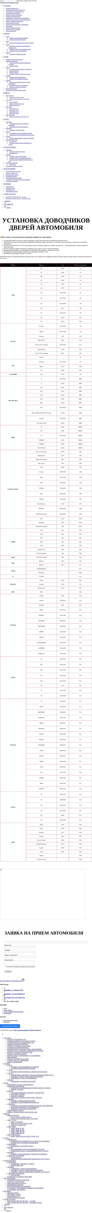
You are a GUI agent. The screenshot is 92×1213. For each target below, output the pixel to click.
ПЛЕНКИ (7, 1064)
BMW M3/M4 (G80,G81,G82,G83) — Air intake (21, 1201)
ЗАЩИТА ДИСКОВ (17, 1089)
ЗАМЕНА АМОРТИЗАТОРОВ (16, 1054)
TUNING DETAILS (10, 1199)
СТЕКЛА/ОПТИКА (10, 1160)
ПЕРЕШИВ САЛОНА (14, 1194)
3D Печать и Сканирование (15, 1181)
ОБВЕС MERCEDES (13, 1135)
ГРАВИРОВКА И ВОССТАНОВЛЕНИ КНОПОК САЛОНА (29, 1151)
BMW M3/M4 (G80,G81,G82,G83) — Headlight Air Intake (24, 1202)
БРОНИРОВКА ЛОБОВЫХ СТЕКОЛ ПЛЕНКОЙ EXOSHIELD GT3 (32, 1075)
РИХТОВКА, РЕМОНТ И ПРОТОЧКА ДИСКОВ (26, 1097)
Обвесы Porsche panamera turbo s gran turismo (24, 1118)
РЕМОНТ (10, 1091)
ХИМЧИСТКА (12, 1139)
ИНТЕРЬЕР (7, 1191)
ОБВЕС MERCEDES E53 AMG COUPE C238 (25, 1136)
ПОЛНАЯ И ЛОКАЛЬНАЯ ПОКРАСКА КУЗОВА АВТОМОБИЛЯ (32, 1106)
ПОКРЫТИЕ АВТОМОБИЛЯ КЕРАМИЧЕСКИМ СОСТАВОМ (30, 1088)
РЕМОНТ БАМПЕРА (17, 1096)
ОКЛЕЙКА (10, 1099)
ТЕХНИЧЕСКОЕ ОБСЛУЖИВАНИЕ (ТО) (20, 1043)
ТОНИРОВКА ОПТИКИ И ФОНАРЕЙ (23, 1081)
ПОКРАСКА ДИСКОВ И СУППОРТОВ (23, 1109)
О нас (5, 1008)
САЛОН (9, 1070)
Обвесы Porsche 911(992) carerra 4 (21, 1117)
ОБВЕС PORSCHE (13, 1115)
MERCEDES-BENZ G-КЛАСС (16, 1183)
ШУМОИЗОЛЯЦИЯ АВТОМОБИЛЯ (18, 1186)
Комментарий (9, 960)
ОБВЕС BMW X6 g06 (17, 1130)
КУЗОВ (9, 1065)
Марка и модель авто (11, 955)
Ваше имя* (8, 945)
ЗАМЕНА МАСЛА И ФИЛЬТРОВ (17, 1060)
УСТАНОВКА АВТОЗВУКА (16, 1189)
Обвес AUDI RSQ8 (17, 1122)
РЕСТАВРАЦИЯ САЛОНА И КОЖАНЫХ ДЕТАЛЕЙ (27, 1149)
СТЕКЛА (10, 1073)
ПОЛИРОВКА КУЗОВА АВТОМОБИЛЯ (20, 1085)
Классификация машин (11, 1020)
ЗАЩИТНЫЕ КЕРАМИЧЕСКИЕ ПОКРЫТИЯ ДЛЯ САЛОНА (30, 1159)
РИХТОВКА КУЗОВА (18, 1094)
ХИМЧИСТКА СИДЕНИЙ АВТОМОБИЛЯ (24, 1143)
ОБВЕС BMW (11, 1126)
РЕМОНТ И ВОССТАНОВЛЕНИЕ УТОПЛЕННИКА (24, 1055)
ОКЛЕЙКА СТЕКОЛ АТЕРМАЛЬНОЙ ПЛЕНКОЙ (27, 1076)
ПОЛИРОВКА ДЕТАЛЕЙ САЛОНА (22, 1146)
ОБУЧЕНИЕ (7, 1013)
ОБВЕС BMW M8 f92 (17, 1133)
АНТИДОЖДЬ (15, 1175)
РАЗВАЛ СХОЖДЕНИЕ (14, 1062)
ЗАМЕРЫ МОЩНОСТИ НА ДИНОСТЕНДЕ (21, 1041)
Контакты (7, 1022)
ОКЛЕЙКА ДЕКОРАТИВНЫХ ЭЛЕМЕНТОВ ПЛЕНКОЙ (29, 1072)
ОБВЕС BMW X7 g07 (17, 1128)
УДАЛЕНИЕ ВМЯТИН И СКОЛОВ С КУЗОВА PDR (27, 1093)
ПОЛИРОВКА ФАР (17, 1165)
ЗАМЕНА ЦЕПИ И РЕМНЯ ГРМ (17, 1044)
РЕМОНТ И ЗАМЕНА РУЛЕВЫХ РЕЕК (19, 1052)
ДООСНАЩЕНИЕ (9, 1178)
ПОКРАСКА (11, 1104)
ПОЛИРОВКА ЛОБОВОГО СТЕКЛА (22, 1164)
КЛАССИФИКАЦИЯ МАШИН (13, 1011)
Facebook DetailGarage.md (10, 1026)
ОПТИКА (10, 1080)
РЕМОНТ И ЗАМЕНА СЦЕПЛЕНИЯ (19, 1046)
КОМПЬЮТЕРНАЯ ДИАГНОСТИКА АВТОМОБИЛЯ (24, 1049)
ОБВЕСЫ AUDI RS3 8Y (18, 1125)
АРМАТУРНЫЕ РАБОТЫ (15, 1110)
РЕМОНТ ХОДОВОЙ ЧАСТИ (16, 1039)
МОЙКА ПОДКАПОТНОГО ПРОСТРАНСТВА (22, 1112)
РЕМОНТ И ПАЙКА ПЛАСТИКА (18, 1059)
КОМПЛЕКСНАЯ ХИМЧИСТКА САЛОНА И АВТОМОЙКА (30, 1141)
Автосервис (7, 1038)
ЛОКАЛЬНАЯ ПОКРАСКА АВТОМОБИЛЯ (25, 1107)
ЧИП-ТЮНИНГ (12, 1057)
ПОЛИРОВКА (11, 1144)
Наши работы (8, 1010)
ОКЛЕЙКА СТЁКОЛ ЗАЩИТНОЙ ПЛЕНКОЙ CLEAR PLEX (30, 1172)
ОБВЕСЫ (7, 1114)
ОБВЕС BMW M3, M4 (18, 1131)
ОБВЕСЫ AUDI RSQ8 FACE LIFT (21, 1123)
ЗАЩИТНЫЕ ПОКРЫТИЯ (15, 1086)
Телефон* (8, 950)
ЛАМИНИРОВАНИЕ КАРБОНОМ (18, 1180)
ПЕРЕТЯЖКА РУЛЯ (13, 1196)
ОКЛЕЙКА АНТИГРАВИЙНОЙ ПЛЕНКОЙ (25, 1067)
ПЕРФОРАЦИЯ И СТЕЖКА (16, 1198)
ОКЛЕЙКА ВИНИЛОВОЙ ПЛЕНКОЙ (23, 1068)
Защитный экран (16, 1157)
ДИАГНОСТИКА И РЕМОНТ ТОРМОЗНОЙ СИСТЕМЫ (25, 1051)
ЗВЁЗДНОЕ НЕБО (13, 1193)
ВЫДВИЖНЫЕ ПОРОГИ (15, 1185)
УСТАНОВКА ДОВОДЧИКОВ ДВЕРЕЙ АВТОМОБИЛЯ (25, 1188)
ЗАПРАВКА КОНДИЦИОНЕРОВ (17, 1047)
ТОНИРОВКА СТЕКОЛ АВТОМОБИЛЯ (24, 1078)
